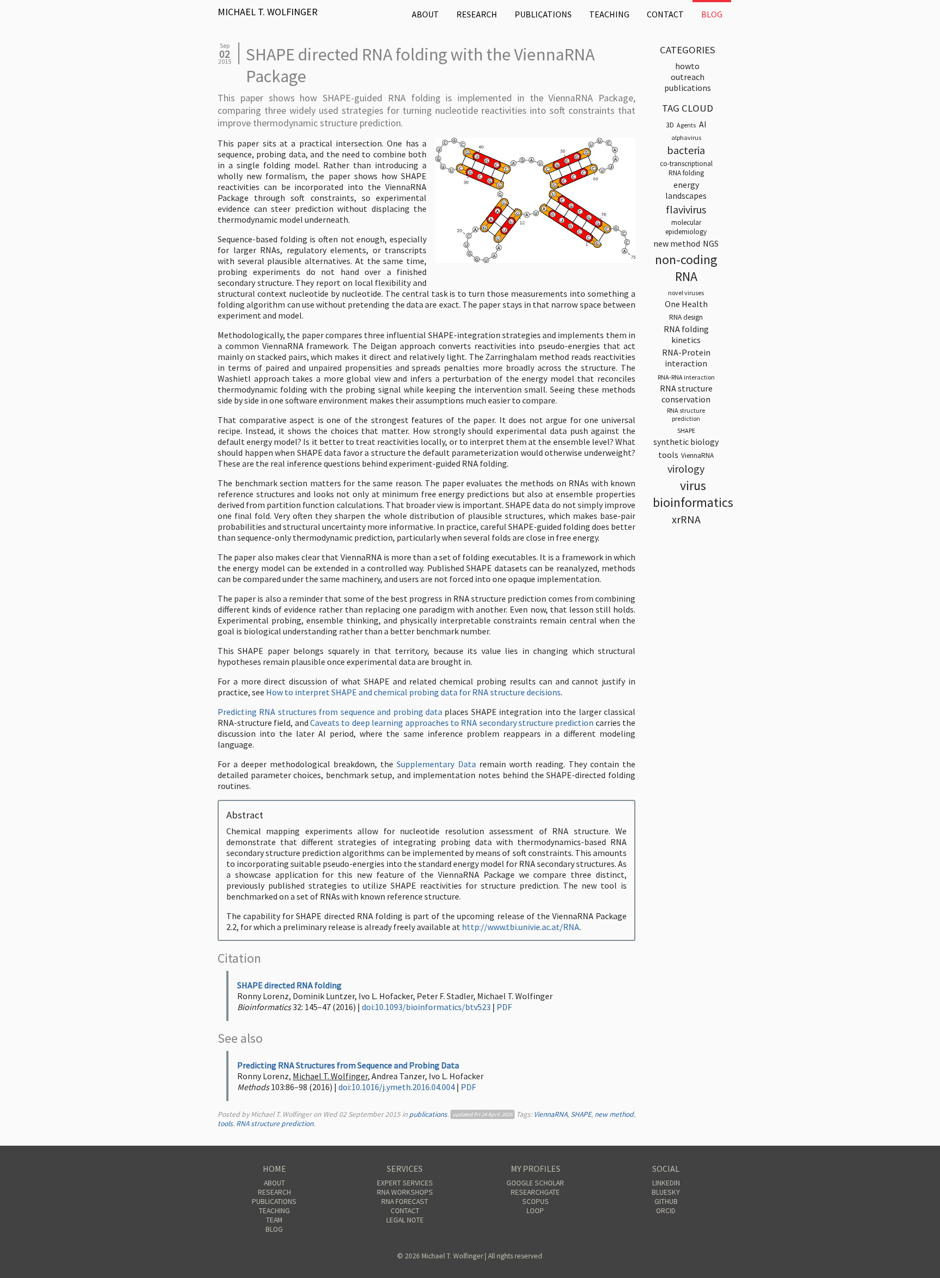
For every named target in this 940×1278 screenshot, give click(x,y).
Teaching (609, 14)
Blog (711, 14)
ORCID (666, 1210)
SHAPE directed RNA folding (289, 985)
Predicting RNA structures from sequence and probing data (330, 711)
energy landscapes (686, 190)
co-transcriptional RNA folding (686, 168)
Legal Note (405, 1220)
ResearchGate (535, 1192)
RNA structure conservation (686, 394)
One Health (686, 303)
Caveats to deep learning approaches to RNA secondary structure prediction (451, 722)
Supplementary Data (436, 764)
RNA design (686, 317)
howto (687, 65)
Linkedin (666, 1183)
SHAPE (581, 1114)
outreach (687, 76)
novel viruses (686, 293)
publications (428, 1114)
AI (703, 124)
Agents (686, 125)
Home (274, 1168)
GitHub (666, 1201)
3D (670, 125)
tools (225, 1123)
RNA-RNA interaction (686, 377)
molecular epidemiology (686, 227)
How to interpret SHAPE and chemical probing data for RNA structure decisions (413, 692)
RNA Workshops (405, 1192)
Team (274, 1220)
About (425, 14)
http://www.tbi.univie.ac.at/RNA (520, 926)
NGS (711, 243)
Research (476, 14)
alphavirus (686, 137)
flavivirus (686, 209)
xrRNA (686, 519)
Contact (665, 14)
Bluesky (666, 1192)
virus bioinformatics (693, 494)
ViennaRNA (550, 1114)
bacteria (686, 150)
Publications (543, 14)
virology (685, 468)
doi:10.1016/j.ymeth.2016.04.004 (396, 1086)
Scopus (535, 1201)
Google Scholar (535, 1183)
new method (614, 1114)
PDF (504, 1006)
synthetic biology (686, 441)
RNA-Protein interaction (686, 358)
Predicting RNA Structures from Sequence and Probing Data (348, 1065)
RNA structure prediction (274, 1123)
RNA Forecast (404, 1201)
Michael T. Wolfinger (268, 11)
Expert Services (405, 1183)
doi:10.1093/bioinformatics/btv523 (426, 1006)
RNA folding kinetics (686, 334)
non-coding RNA (686, 268)
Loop (535, 1210)
